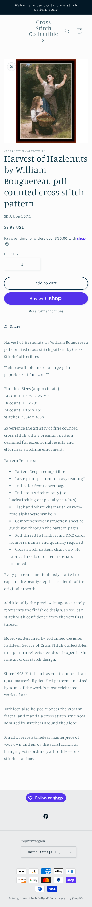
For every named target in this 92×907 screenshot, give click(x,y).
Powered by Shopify (69, 898)
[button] (11, 31)
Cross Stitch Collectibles (37, 898)
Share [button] (15, 326)
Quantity (11, 254)
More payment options (46, 311)
